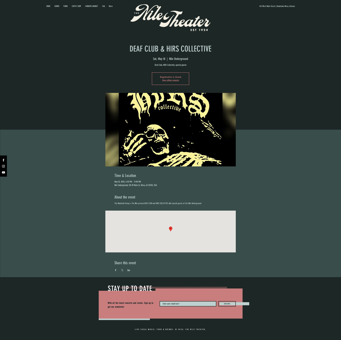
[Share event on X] (122, 270)
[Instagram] (3, 166)
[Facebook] (3, 160)
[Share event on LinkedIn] (128, 270)
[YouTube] (3, 172)
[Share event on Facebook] (115, 270)
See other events (170, 80)
